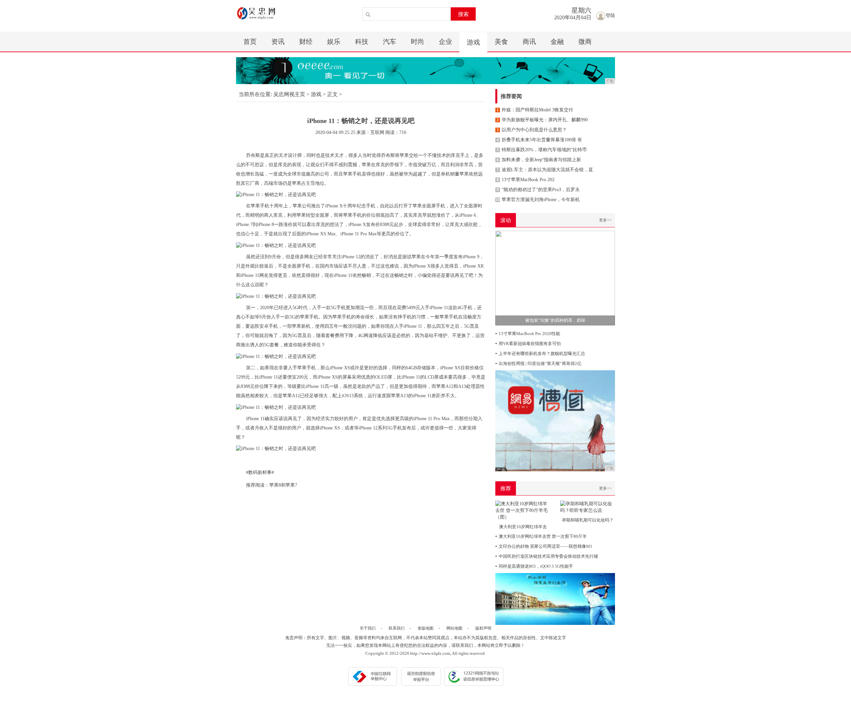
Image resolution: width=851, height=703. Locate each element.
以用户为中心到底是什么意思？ (532, 129)
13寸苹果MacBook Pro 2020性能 (527, 333)
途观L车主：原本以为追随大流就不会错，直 (545, 169)
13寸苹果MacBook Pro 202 (525, 179)
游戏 (473, 42)
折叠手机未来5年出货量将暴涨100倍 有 (539, 139)
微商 (585, 41)
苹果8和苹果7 (283, 485)
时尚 (417, 41)
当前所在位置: (255, 94)
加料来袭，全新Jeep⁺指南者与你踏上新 (539, 159)
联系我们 (397, 628)
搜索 (463, 14)
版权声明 (483, 628)
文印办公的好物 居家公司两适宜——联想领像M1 (543, 546)
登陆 (610, 15)
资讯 (278, 41)
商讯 (529, 41)
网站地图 (454, 628)
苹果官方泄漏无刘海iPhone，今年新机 (538, 199)
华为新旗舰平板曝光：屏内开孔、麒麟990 (542, 119)
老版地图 (425, 628)
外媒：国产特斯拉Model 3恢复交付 (535, 109)
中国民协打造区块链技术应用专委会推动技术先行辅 (546, 556)
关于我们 (368, 628)
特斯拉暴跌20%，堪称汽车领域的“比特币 (542, 149)
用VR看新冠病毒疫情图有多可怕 (528, 343)
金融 (557, 41)
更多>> (605, 220)
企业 (445, 41)
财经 (305, 41)
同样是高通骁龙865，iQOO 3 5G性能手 (534, 566)
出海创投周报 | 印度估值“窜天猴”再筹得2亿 (538, 363)
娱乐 (333, 41)
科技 (361, 41)
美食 (501, 41)
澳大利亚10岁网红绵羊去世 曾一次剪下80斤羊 (541, 536)
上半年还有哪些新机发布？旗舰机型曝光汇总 (540, 353)
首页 (250, 41)
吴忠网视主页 (289, 94)
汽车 (389, 41)
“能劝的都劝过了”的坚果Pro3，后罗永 (538, 189)
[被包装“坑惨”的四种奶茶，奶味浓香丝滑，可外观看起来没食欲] (555, 277)
